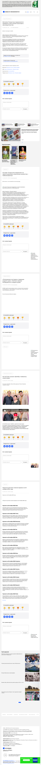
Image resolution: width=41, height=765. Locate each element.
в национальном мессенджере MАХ (11, 61)
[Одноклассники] (7, 93)
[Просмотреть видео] (5, 152)
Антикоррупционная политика (8, 760)
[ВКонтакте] (5, 93)
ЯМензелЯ (6, 346)
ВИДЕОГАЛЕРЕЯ (7, 276)
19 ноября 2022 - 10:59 (5, 27)
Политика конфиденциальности (8, 763)
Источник (4, 600)
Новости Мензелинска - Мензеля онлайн (11, 69)
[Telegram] (10, 93)
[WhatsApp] (12, 93)
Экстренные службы (23, 714)
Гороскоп (5, 484)
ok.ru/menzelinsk (11, 71)
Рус (26, 12)
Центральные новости (8, 373)
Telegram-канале (7, 56)
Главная (4, 714)
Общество (6, 169)
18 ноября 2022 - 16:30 (5, 380)
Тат (31, 12)
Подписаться (26, 760)
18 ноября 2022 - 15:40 (5, 491)
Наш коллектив (32, 714)
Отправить (25, 109)
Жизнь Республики (7, 18)
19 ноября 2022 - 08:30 (5, 284)
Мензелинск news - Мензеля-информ (13, 67)
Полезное (16, 714)
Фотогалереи (9, 714)
